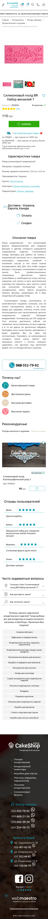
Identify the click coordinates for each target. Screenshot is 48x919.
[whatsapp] (33, 809)
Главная (5, 19)
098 (20, 821)
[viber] (33, 820)
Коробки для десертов (24, 707)
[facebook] (19, 879)
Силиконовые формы (22, 793)
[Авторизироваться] (43, 4)
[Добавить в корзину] (37, 488)
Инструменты (18, 19)
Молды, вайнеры (34, 19)
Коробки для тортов (25, 773)
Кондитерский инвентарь (22, 768)
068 (20, 810)
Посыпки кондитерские (22, 786)
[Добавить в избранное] (43, 443)
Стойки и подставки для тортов (24, 712)
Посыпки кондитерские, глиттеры (24, 685)
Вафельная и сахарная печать (24, 637)
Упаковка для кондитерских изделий (24, 701)
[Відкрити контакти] (38, 5)
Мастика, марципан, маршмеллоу (25, 779)
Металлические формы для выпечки (24, 657)
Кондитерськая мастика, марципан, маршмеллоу (24, 643)
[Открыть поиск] (33, 5)
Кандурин (24, 691)
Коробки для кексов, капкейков (24, 717)
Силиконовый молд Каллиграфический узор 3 (17, 478)
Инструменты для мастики (24, 667)
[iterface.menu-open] (3, 5)
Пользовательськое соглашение (24, 908)
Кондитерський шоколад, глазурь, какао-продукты (24, 651)
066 (20, 827)
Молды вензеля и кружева (13, 23)
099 (20, 816)
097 (22, 856)
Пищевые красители (24, 696)
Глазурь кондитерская (22, 760)
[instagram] (29, 879)
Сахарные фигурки (24, 632)
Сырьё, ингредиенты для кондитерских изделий (24, 679)
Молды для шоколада (24, 673)
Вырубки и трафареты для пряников (24, 662)
